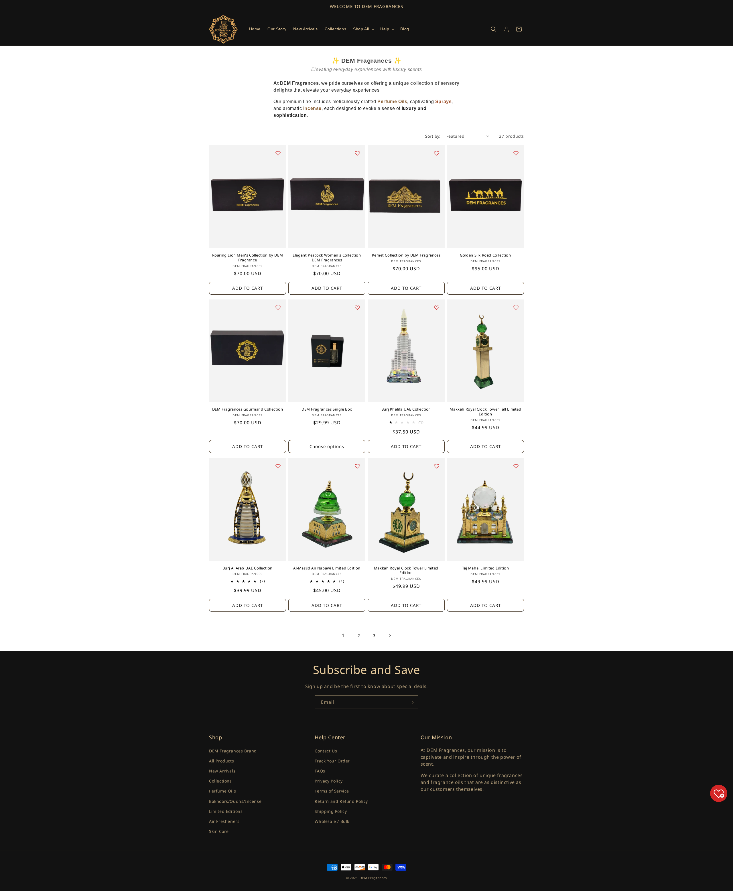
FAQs (320, 770)
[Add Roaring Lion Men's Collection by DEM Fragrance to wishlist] (278, 153)
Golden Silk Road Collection (485, 255)
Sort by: (433, 136)
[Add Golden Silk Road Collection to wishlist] (516, 153)
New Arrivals (222, 770)
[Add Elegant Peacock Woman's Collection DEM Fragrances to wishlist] (357, 153)
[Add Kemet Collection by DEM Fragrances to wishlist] (436, 153)
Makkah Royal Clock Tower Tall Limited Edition (485, 412)
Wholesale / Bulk (332, 821)
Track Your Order (332, 760)
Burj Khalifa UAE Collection (406, 409)
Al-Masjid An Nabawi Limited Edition (326, 568)
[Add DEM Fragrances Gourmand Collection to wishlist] (278, 307)
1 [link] (343, 635)
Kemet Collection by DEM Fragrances (406, 255)
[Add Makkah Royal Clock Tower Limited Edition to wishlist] (436, 466)
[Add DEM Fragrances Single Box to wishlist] (357, 307)
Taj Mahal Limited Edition (485, 568)
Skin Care (218, 831)
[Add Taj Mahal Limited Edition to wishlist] (516, 466)
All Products (221, 760)
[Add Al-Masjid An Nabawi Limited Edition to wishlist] (357, 466)
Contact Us (326, 750)
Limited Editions (226, 811)
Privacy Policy (328, 780)
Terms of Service (332, 791)
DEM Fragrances (373, 878)
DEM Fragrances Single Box (327, 409)
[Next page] (389, 635)
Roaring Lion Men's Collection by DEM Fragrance (247, 257)
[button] (363, 29)
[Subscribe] (411, 702)
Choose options (327, 447)
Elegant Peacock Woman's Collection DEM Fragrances (327, 257)
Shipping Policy (331, 811)
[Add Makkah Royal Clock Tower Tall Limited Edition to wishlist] (516, 307)
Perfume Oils (222, 791)
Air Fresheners (224, 821)
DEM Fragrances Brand (233, 750)
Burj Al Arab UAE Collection (247, 568)
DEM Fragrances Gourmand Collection (247, 409)
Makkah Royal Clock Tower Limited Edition (406, 570)
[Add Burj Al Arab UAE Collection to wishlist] (278, 466)
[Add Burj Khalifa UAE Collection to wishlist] (436, 307)
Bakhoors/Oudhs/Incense (235, 801)
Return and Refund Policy (341, 801)
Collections (220, 780)
